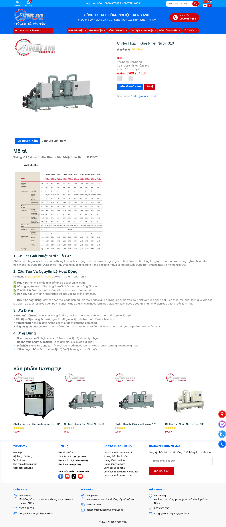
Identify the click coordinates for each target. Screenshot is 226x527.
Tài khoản (17, 5)
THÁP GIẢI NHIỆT (75, 31)
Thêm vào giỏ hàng (130, 87)
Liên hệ (149, 87)
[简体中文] (205, 1)
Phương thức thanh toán (115, 457)
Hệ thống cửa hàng (22, 457)
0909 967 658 (26, 508)
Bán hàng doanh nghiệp (25, 464)
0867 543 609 (79, 457)
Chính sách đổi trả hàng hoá (118, 476)
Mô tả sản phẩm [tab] (28, 141)
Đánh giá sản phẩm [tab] (54, 141)
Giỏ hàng (28, 3)
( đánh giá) (138, 49)
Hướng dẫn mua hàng (114, 464)
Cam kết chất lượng (23, 468)
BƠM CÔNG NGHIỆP (168, 31)
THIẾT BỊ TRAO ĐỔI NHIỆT (142, 31)
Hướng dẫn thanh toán (115, 460)
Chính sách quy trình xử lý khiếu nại (121, 472)
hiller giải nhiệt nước (39, 276)
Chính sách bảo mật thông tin (118, 453)
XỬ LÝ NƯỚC (189, 31)
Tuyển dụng (19, 460)
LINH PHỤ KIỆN (96, 31)
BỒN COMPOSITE (117, 31)
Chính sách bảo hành (114, 468)
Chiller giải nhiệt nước (144, 96)
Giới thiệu (17, 453)
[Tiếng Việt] (210, 5)
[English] (210, 1)
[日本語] (205, 5)
